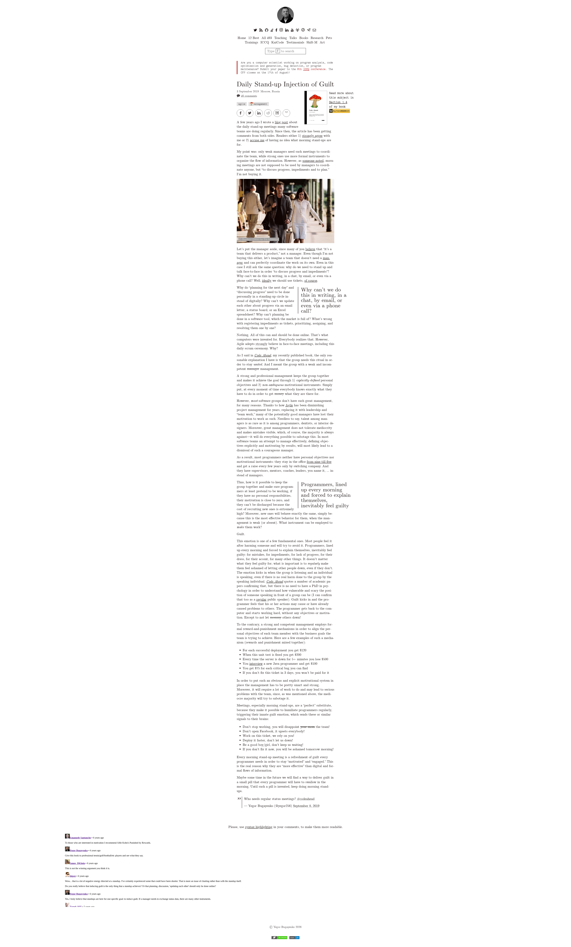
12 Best (253, 38)
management (260, 104)
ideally (266, 280)
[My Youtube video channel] (292, 30)
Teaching (280, 38)
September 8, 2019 (306, 806)
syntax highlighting (258, 827)
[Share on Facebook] (241, 113)
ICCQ (265, 42)
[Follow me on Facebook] (276, 30)
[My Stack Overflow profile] (272, 30)
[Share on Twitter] (250, 113)
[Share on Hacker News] (278, 113)
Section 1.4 (338, 102)
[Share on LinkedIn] (259, 113)
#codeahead (305, 799)
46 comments (249, 95)
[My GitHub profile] (266, 30)
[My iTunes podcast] (303, 30)
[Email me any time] (314, 30)
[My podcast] (297, 30)
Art (322, 42)
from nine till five (319, 462)
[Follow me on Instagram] (281, 30)
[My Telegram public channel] (308, 30)
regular (261, 599)
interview (256, 664)
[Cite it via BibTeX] (287, 113)
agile (241, 104)
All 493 (267, 38)
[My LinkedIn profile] (286, 30)
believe (310, 249)
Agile (289, 405)
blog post (281, 122)
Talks (293, 38)
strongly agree (312, 136)
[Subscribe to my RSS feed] (261, 30)
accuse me (257, 140)
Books (303, 38)
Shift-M (311, 42)
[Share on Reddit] (268, 113)
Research (317, 38)
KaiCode (277, 42)
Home (242, 38)
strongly (261, 344)
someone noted (313, 161)
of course (310, 280)
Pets (329, 38)
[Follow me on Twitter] (255, 30)
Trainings (251, 42)
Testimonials (295, 42)
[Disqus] (285, 870)
